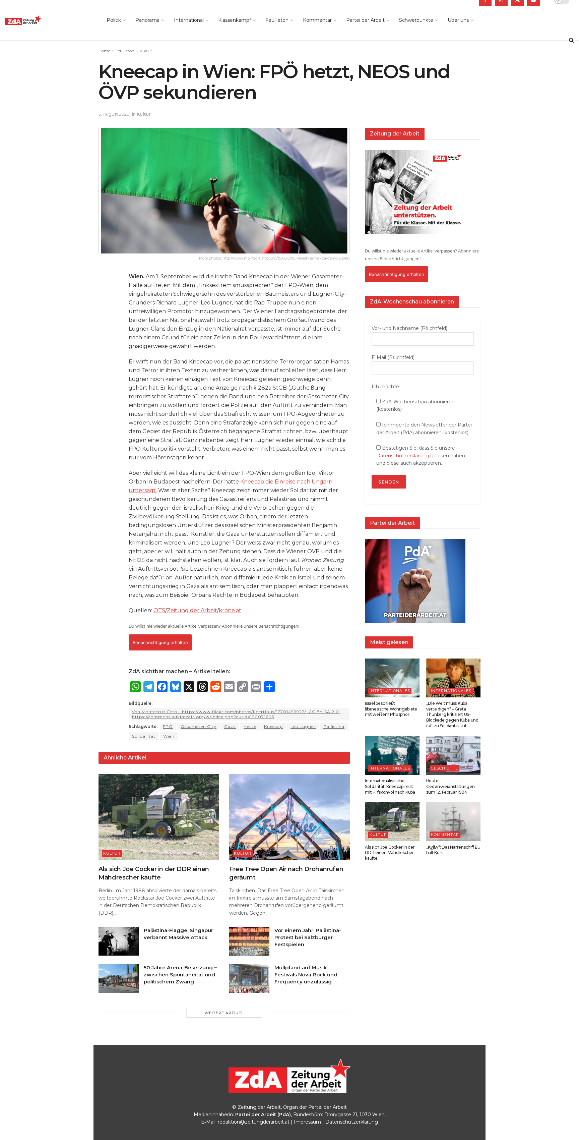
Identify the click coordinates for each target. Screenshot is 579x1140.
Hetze (250, 726)
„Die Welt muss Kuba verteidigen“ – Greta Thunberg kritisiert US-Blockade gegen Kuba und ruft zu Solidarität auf (452, 714)
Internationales (390, 690)
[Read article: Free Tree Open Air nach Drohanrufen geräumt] (289, 817)
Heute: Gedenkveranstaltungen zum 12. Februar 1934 (450, 786)
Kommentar (317, 20)
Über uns (458, 20)
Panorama (147, 20)
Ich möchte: (386, 387)
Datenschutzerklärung (402, 456)
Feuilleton (276, 20)
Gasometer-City (198, 726)
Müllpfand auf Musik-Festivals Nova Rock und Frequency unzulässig (305, 974)
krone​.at (230, 610)
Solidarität (143, 736)
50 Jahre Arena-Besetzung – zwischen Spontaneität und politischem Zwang (180, 974)
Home (104, 50)
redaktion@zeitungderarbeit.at (254, 1122)
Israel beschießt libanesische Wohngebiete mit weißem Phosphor (391, 709)
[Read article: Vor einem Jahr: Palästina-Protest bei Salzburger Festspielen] (249, 941)
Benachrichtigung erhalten (160, 642)
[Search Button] (571, 40)
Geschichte (444, 768)
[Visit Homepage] (38, 20)
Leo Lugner (303, 726)
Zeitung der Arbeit (192, 610)
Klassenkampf (234, 20)
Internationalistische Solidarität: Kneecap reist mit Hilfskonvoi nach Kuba (390, 786)
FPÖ (168, 726)
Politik (114, 20)
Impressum (307, 1122)
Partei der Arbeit (365, 20)
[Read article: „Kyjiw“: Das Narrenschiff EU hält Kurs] (453, 821)
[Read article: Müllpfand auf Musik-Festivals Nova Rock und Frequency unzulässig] (249, 978)
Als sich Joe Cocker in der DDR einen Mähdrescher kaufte (390, 853)
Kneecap (273, 726)
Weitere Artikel (224, 1013)
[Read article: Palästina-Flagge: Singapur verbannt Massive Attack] (119, 941)
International (189, 20)
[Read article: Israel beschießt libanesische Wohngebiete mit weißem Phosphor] (392, 678)
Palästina (333, 726)
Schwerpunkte (416, 20)
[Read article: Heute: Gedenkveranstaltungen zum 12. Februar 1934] (453, 755)
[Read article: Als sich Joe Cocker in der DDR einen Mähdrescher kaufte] (159, 817)
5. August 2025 (114, 114)
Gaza (230, 726)
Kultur (146, 50)
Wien (169, 736)
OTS (159, 610)
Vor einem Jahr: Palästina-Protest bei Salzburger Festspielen (307, 937)
